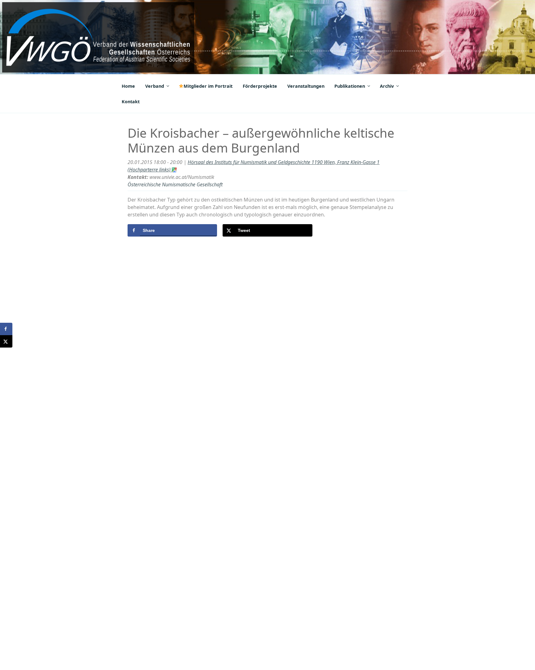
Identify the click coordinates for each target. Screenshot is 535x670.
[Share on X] (6, 341)
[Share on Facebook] (6, 329)
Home (128, 86)
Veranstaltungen (305, 86)
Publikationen (349, 86)
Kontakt (131, 101)
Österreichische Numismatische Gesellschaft (175, 184)
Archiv (387, 86)
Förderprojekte (260, 86)
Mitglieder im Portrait (208, 86)
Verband (154, 86)
